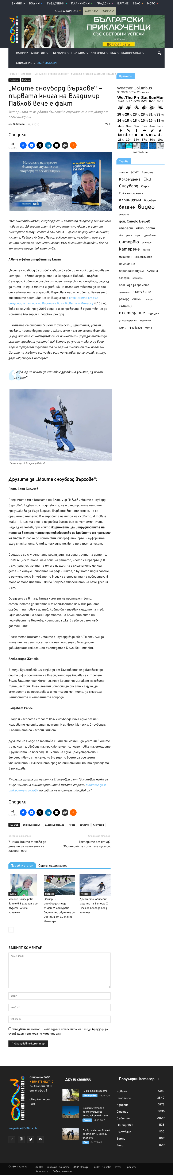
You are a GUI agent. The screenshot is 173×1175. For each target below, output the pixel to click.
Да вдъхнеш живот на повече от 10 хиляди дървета (96, 1134)
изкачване (149, 235)
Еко (113, 53)
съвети (125, 306)
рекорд (124, 299)
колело (146, 249)
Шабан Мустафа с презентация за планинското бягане (95, 1111)
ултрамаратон (128, 320)
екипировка (145, 228)
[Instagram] (21, 1139)
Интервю (98, 53)
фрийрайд (136, 328)
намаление (127, 264)
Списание (24, 63)
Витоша (147, 172)
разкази (84, 824)
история (146, 242)
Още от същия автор (53, 865)
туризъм (153, 313)
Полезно (78, 53)
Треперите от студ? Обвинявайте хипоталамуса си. (87, 844)
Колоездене (130, 179)
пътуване (141, 292)
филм (123, 328)
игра (137, 235)
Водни (34, 3)
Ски (147, 179)
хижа (148, 328)
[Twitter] (30, 1139)
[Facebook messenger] (31, 145)
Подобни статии (22, 865)
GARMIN (123, 172)
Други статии (78, 1079)
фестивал (145, 320)
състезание (132, 313)
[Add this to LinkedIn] (48, 145)
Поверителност (62, 1171)
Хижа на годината (131, 193)
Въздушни (55, 3)
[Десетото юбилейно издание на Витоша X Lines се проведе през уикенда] (95, 885)
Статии (122, 1112)
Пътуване (58, 53)
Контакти (42, 1171)
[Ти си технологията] (70, 1095)
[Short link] (65, 145)
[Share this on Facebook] (23, 145)
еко (121, 235)
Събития (38, 53)
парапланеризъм (131, 271)
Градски (103, 3)
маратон (125, 257)
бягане (127, 207)
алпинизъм (130, 200)
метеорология (143, 257)
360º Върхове (102, 1167)
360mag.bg (18, 124)
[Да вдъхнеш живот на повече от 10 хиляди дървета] (70, 1134)
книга (72, 824)
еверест (126, 228)
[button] (159, 53)
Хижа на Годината (99, 11)
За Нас (39, 1167)
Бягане (122, 3)
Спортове (123, 1098)
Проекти (131, 1167)
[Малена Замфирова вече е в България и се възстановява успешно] (23, 885)
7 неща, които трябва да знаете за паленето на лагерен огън (27, 846)
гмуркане (124, 214)
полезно (124, 278)
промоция (124, 292)
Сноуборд (98, 824)
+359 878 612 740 (41, 1082)
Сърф (145, 186)
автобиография (31, 824)
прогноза (137, 278)
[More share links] (73, 145)
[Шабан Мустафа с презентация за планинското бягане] (70, 1112)
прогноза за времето (134, 285)
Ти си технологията (94, 1091)
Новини (22, 53)
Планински (80, 3)
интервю (129, 242)
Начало (12, 74)
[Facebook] (11, 1139)
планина (152, 271)
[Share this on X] (39, 145)
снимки (137, 299)
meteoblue (140, 152)
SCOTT (135, 172)
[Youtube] (40, 1139)
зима (129, 235)
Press (118, 1167)
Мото (151, 3)
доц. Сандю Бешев (134, 221)
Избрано (14, 80)
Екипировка (131, 53)
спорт (149, 299)
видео (146, 207)
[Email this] (56, 145)
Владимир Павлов (54, 824)
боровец (150, 200)
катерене (129, 249)
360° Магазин (47, 63)
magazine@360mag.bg (23, 1128)
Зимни (17, 3)
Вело (136, 3)
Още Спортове (66, 11)
